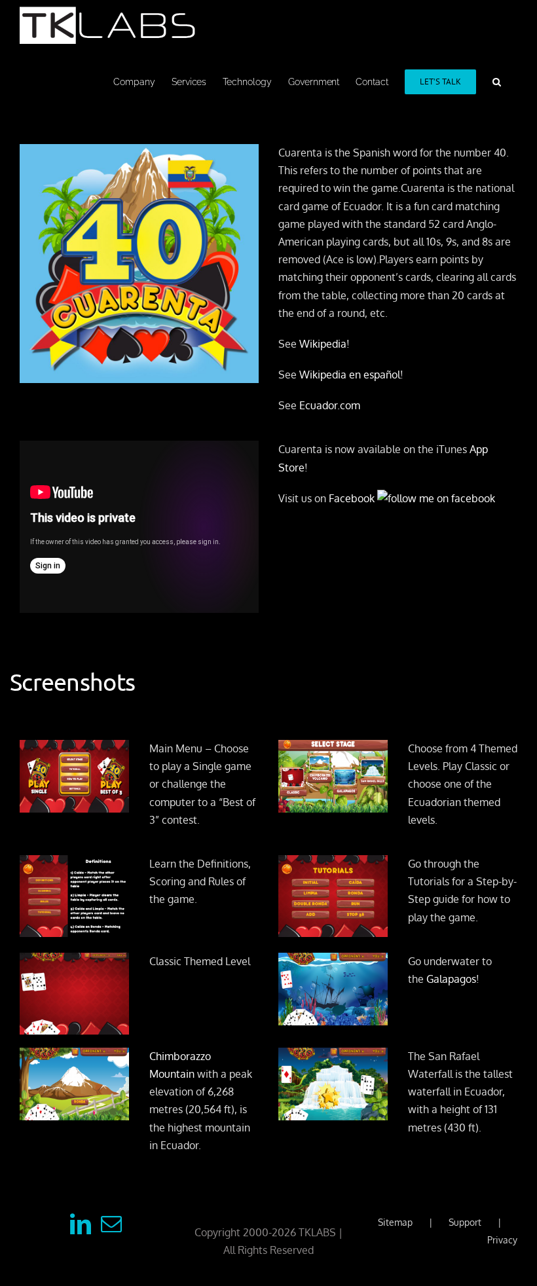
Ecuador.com (329, 405)
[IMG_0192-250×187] (74, 961)
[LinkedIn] (80, 1223)
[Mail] (111, 1223)
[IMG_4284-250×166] (74, 1056)
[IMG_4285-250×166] (333, 1056)
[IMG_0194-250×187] (74, 863)
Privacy (502, 1239)
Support (465, 1222)
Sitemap (395, 1222)
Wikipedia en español (349, 374)
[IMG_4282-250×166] (333, 748)
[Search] (496, 80)
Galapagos (451, 978)
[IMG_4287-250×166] (333, 961)
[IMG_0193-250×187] (333, 863)
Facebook (353, 498)
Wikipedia (322, 343)
